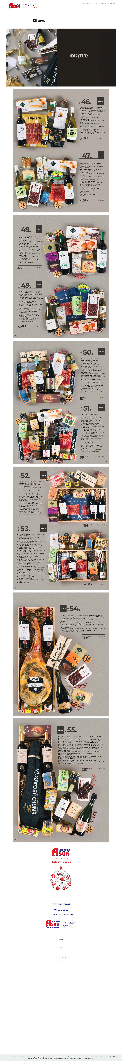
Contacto (101, 3)
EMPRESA (83, 3)
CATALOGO (88, 3)
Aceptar (85, 1058)
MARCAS (95, 3)
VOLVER (61, 939)
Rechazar (90, 1058)
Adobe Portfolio (63, 961)
